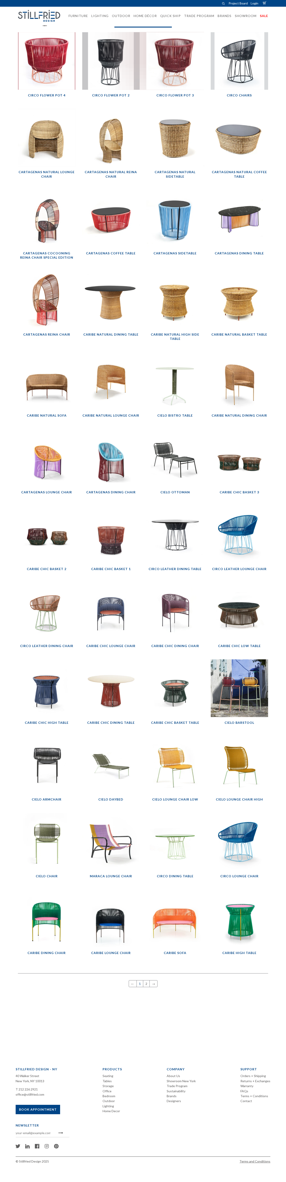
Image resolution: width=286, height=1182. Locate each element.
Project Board (238, 3)
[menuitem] (77, 16)
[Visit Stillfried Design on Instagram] (46, 1147)
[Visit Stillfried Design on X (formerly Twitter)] (18, 1147)
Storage (108, 1086)
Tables (107, 1081)
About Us (173, 1076)
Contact (246, 1101)
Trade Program (177, 1086)
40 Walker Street (27, 1076)
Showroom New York (181, 1081)
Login (254, 3)
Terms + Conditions (254, 1096)
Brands (172, 1096)
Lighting (108, 1106)
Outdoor (109, 1101)
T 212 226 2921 (27, 1089)
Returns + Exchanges (255, 1081)
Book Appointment (38, 1109)
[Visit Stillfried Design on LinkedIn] (27, 1147)
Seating (108, 1076)
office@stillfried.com (30, 1094)
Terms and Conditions (255, 1161)
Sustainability (176, 1091)
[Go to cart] (265, 3)
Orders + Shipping (253, 1076)
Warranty (246, 1086)
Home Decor (111, 1111)
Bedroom (109, 1096)
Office (107, 1091)
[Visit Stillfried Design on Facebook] (37, 1147)
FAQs (244, 1091)
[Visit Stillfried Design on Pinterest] (56, 1147)
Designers (174, 1101)
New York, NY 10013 (30, 1081)
